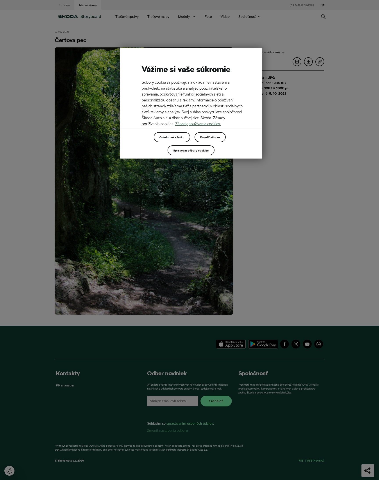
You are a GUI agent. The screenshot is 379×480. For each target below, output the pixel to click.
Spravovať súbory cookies (191, 150)
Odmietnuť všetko (171, 137)
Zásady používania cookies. (198, 123)
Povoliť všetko (210, 137)
